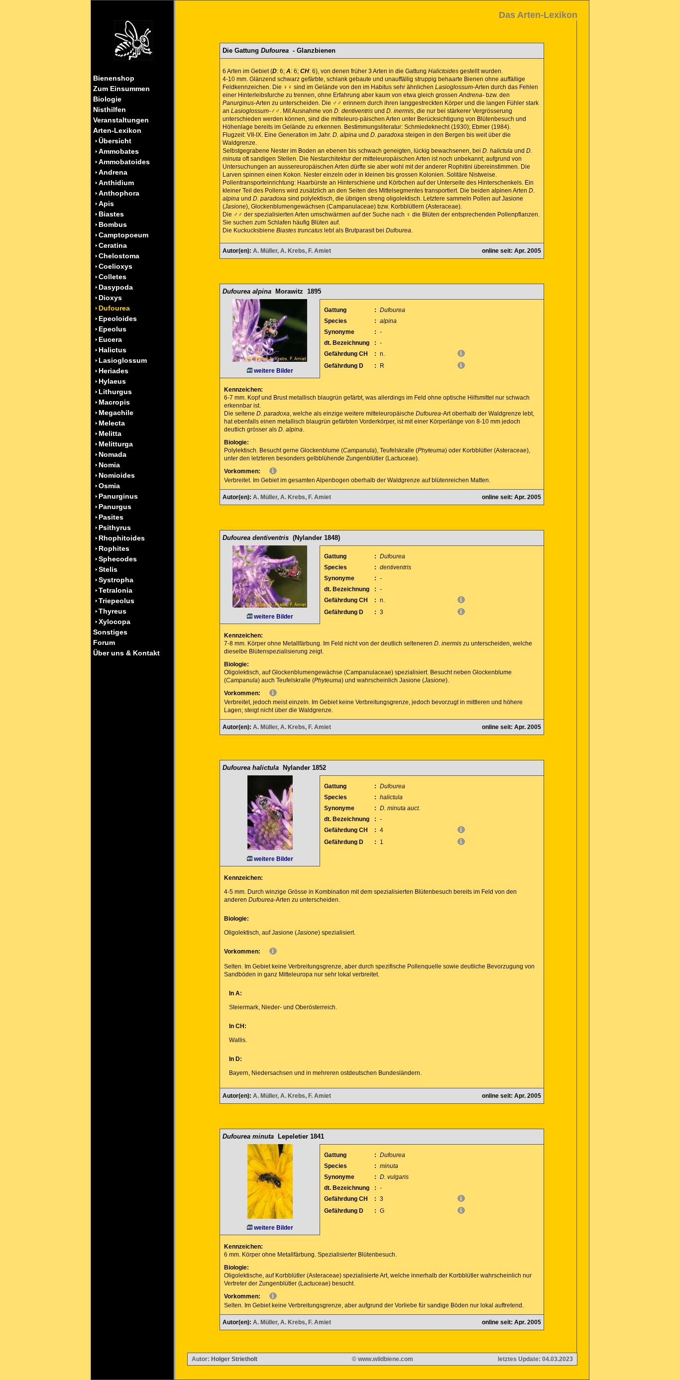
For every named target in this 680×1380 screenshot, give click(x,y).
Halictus (112, 350)
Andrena (113, 172)
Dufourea (114, 308)
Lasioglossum (123, 360)
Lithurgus (115, 392)
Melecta (112, 423)
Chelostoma (119, 256)
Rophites (114, 548)
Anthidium (116, 183)
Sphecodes (118, 559)
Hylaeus (112, 381)
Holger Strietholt (234, 1359)
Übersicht (115, 141)
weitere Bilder (272, 370)
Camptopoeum (123, 235)
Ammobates (119, 151)
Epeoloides (118, 318)
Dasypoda (116, 287)
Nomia (109, 465)
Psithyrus (115, 527)
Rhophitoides (122, 538)
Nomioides (117, 475)
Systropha (116, 580)
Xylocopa (114, 622)
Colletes (112, 277)
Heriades (113, 371)
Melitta (110, 433)
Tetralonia (115, 590)
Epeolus (112, 329)
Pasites (111, 517)
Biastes (111, 214)
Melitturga (116, 444)
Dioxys (110, 298)
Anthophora (119, 193)
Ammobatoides (124, 162)
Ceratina (113, 245)
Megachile (116, 413)
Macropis (114, 402)
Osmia (109, 486)
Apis (106, 204)
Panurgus (115, 507)
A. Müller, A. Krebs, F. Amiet (292, 250)
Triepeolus (116, 601)
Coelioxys (115, 266)
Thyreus (112, 611)
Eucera (110, 339)
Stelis (108, 569)
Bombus (113, 224)
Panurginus (118, 496)
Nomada (112, 454)
